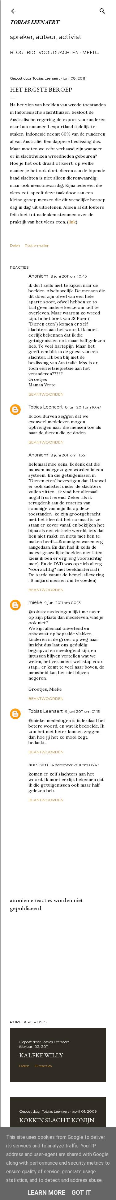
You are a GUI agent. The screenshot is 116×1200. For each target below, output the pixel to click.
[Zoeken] (102, 10)
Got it (81, 1192)
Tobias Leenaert (34, 22)
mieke (35, 602)
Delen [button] (15, 245)
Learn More (46, 1192)
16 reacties (43, 1066)
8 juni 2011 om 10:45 (69, 276)
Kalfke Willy (41, 1055)
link (72, 222)
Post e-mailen (37, 245)
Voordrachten (59, 52)
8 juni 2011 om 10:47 (83, 407)
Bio (31, 52)
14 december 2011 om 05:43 (74, 765)
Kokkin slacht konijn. (57, 1120)
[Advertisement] (58, 965)
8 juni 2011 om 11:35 (68, 455)
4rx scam (38, 765)
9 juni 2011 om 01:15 (82, 711)
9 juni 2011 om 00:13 (63, 602)
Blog (16, 52)
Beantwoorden (45, 394)
